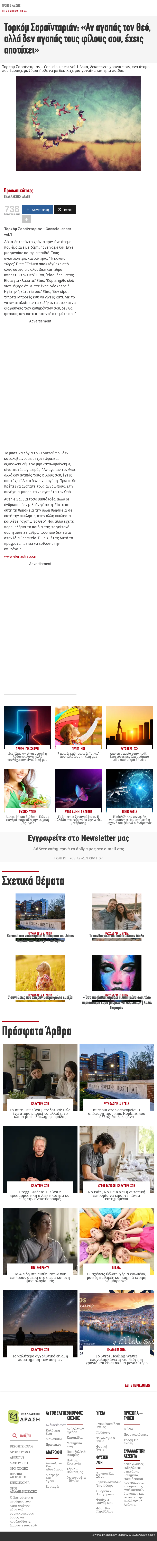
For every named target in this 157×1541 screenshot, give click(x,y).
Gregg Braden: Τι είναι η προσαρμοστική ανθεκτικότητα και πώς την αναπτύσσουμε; (40, 1195)
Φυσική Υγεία (101, 1448)
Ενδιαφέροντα (40, 1268)
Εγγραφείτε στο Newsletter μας (78, 838)
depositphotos (21, 1446)
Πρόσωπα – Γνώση (133, 1416)
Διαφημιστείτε (20, 1463)
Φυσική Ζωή (102, 1460)
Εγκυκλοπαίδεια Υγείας (108, 1425)
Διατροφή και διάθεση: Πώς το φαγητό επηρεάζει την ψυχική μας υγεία (27, 819)
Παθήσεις (103, 1432)
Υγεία (100, 1413)
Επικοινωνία (19, 1482)
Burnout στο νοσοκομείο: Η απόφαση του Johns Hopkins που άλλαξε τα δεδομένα (116, 1113)
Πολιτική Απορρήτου (18, 1475)
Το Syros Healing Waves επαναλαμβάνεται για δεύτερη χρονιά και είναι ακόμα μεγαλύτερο (117, 1359)
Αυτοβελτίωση (107, 1186)
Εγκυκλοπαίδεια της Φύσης (108, 1484)
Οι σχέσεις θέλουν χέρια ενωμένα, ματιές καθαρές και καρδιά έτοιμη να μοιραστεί (116, 1277)
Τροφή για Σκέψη (131, 1441)
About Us (17, 1457)
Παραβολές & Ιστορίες (76, 1453)
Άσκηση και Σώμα (105, 1474)
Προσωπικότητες (14, 10)
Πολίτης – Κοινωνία (74, 1461)
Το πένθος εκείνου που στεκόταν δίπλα (116, 936)
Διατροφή (54, 1452)
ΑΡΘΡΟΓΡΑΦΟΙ (20, 1452)
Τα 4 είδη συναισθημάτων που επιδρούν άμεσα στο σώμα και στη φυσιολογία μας (40, 1277)
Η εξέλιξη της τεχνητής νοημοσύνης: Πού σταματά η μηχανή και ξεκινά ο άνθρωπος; (129, 819)
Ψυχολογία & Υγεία (116, 1104)
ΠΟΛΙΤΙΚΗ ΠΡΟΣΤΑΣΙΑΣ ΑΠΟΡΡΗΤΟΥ (78, 858)
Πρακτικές (53, 1444)
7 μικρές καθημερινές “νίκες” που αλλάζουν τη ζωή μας (78, 755)
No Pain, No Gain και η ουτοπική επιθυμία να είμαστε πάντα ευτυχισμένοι (116, 1195)
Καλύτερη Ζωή (40, 1104)
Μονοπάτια (54, 1439)
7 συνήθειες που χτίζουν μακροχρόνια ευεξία (40, 997)
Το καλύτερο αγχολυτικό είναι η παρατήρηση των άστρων (40, 1358)
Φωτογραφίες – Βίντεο (76, 1479)
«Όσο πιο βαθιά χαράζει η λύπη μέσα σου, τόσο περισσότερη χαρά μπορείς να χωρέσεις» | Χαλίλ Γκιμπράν (117, 1003)
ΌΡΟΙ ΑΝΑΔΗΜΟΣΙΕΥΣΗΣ (23, 1489)
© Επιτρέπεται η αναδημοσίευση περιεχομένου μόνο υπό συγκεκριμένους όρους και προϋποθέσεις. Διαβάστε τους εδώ (23, 1511)
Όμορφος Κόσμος (75, 1416)
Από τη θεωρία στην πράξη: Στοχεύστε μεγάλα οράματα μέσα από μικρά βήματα (129, 756)
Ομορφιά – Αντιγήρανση (106, 1492)
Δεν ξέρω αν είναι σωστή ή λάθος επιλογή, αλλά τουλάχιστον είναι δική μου (27, 756)
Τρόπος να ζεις (11, 6)
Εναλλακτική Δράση (17, 197)
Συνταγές (52, 1486)
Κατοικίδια (75, 1437)
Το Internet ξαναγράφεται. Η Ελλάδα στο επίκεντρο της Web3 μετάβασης (78, 819)
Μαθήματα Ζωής (74, 1444)
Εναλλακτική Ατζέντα (135, 1454)
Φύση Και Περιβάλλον (104, 1509)
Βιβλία (116, 1268)
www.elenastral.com (20, 556)
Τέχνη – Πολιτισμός (75, 1470)
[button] (137, 1385)
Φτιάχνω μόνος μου (104, 1501)
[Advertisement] (40, 387)
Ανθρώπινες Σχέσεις (75, 1430)
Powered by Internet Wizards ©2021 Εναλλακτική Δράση (123, 1534)
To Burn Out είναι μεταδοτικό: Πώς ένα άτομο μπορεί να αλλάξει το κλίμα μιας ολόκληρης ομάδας (40, 1113)
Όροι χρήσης (19, 1468)
